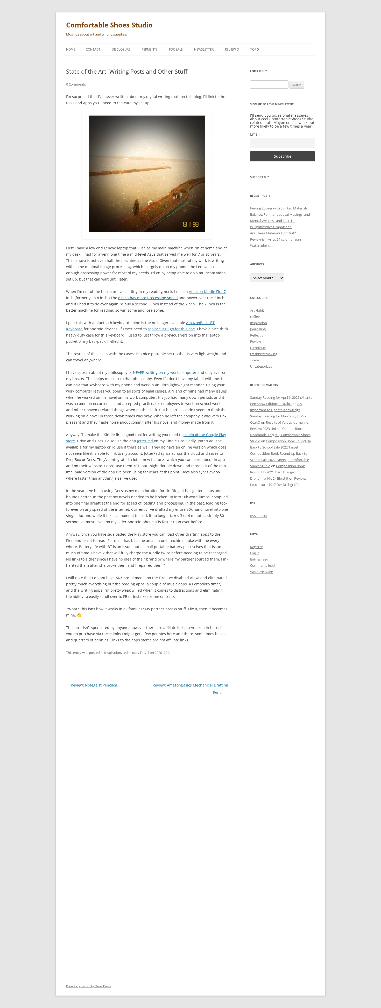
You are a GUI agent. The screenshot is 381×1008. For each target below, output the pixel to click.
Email (255, 134)
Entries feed (259, 559)
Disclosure (121, 49)
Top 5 (254, 49)
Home (70, 49)
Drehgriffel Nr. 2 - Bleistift (269, 478)
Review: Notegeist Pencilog (91, 685)
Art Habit (257, 310)
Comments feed (262, 565)
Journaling (258, 329)
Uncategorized (261, 366)
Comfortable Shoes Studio (109, 25)
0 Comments (76, 84)
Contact (93, 49)
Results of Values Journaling (287, 422)
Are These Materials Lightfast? (273, 233)
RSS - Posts (258, 515)
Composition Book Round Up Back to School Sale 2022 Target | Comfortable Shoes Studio (279, 459)
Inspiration (112, 652)
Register (256, 546)
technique (130, 652)
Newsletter (204, 49)
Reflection (258, 335)
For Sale (176, 49)
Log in (254, 553)
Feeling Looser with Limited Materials (278, 208)
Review (255, 341)
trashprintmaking (263, 354)
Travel (144, 652)
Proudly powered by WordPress (88, 986)
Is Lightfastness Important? (271, 227)
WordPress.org (261, 571)
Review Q (232, 49)
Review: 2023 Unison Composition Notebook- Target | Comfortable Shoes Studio (280, 434)
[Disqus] (147, 764)
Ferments (150, 49)
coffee (255, 316)
